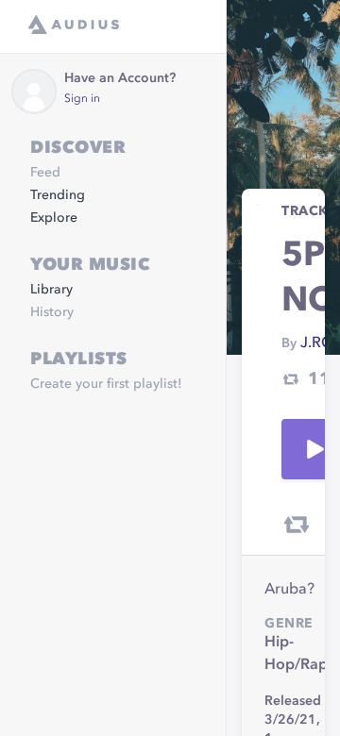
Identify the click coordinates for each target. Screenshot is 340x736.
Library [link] (51, 289)
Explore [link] (53, 218)
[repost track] (296, 525)
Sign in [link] (82, 99)
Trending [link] (57, 195)
